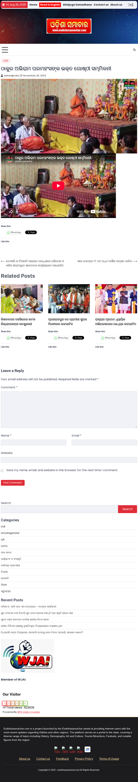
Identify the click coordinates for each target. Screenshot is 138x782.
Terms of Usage (109, 758)
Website (7, 453)
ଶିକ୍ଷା (4, 584)
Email (76, 435)
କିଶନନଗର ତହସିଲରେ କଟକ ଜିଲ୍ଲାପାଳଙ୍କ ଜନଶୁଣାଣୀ (18, 321)
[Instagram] (80, 751)
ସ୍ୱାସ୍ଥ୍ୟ (6, 591)
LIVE (5, 60)
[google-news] (87, 751)
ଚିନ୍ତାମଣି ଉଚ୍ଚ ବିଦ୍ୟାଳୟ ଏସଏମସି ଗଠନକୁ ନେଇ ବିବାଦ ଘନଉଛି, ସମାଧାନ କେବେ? (42, 632)
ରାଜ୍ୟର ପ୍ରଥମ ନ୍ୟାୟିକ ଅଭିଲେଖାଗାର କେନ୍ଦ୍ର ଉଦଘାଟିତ (115, 321)
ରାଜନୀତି (5, 578)
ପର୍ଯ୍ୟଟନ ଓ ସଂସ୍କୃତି (11, 559)
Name (6, 435)
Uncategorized (10, 533)
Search (6, 503)
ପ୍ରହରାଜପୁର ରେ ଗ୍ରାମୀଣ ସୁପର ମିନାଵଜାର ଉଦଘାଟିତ (67, 321)
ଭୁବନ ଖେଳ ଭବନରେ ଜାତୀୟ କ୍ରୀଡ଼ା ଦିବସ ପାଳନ (25, 619)
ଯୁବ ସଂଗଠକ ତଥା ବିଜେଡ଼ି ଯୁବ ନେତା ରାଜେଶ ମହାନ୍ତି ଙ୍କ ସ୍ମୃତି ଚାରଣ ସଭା (37, 613)
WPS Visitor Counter (28, 712)
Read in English (50, 4)
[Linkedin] (72, 751)
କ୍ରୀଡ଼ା (4, 546)
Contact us (101, 4)
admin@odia (11, 75)
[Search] (134, 50)
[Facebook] (57, 751)
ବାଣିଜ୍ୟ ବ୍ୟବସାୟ (10, 565)
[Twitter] (65, 751)
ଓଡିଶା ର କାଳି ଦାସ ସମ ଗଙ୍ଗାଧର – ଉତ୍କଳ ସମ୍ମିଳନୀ (28, 606)
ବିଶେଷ (4, 572)
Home (33, 4)
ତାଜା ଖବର (6, 552)
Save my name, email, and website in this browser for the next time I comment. (62, 470)
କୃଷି (2, 539)
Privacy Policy (84, 758)
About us (116, 4)
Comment (9, 387)
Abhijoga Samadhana (77, 4)
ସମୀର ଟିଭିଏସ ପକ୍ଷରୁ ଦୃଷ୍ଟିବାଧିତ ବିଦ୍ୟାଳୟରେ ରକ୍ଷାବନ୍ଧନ (31, 626)
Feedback (62, 758)
